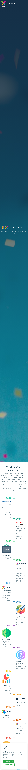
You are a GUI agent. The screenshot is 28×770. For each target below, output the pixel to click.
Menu (7, 10)
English (6, 7)
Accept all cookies (8, 761)
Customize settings (9, 764)
